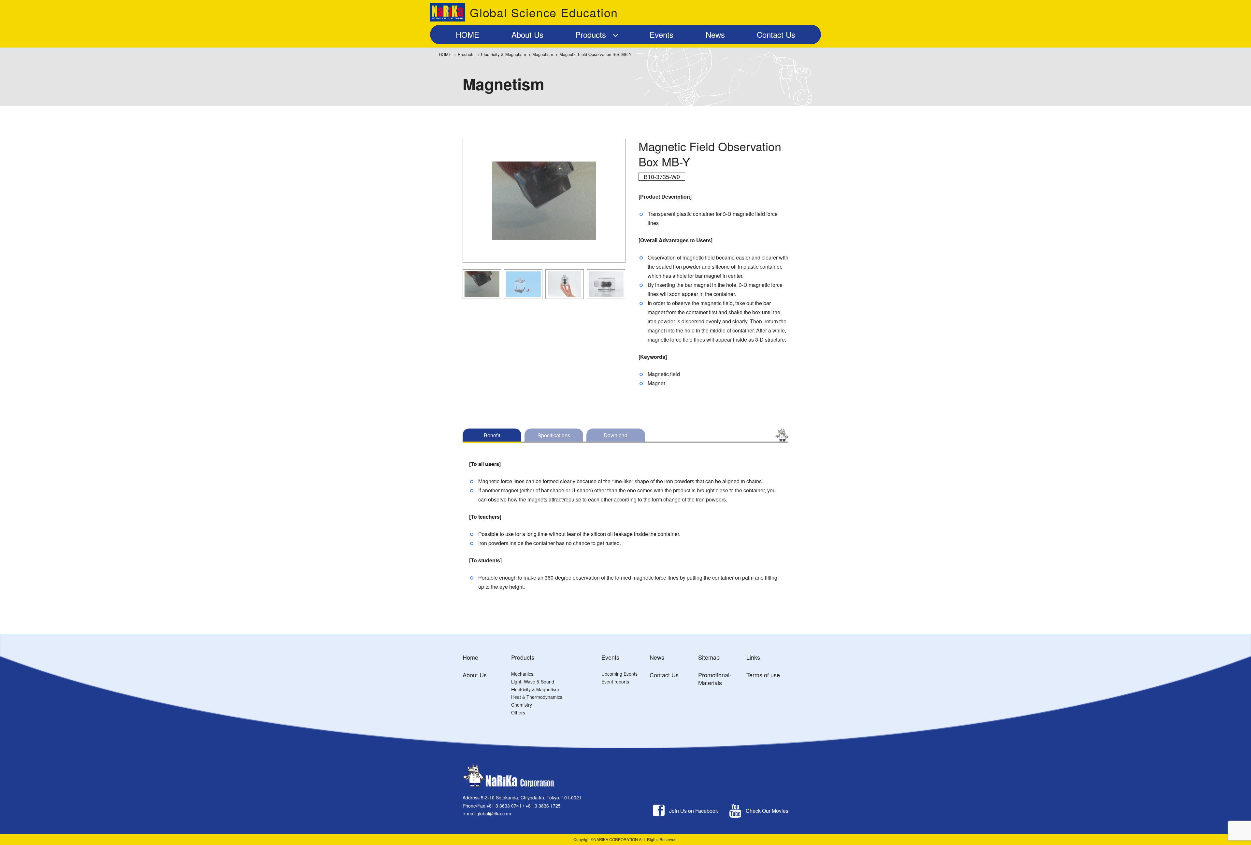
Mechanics (522, 673)
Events (610, 657)
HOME (445, 54)
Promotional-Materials (714, 678)
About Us (475, 674)
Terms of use (763, 674)
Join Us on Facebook (693, 810)
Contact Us (664, 674)
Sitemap (709, 657)
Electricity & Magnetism (503, 54)
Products (466, 54)
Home (470, 657)
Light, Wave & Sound (532, 681)
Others (518, 712)
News (657, 657)
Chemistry (521, 704)
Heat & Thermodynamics (536, 697)
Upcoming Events (619, 673)
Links (753, 657)
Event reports (615, 681)
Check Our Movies (767, 810)
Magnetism (542, 54)
